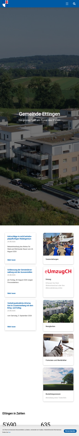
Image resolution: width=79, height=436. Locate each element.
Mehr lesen (11, 260)
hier (9, 432)
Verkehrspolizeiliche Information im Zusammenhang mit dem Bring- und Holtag (20, 305)
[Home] (5, 3)
